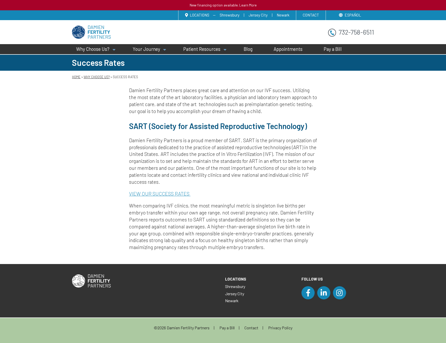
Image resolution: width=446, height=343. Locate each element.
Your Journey (146, 49)
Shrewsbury (230, 15)
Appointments (288, 49)
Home (76, 77)
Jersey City (258, 15)
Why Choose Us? (92, 49)
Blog (248, 49)
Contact (311, 15)
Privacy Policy (280, 327)
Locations (199, 15)
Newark (283, 15)
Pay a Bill (333, 49)
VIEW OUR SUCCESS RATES (159, 194)
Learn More (248, 5)
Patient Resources (201, 49)
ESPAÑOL (353, 15)
